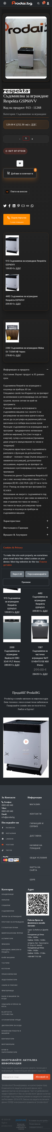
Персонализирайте (36, 574)
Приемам (26, 582)
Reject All (17, 574)
